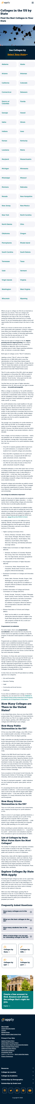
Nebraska (23, 187)
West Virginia (25, 289)
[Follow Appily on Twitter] (11, 1090)
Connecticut (6, 92)
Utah (3, 271)
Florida (22, 101)
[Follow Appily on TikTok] (23, 1090)
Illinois (22, 122)
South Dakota (25, 252)
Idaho (4, 122)
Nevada (5, 196)
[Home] (5, 3)
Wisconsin (6, 298)
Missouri (23, 178)
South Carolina (7, 252)
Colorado (23, 83)
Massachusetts (25, 159)
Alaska (22, 64)
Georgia (5, 113)
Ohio (22, 224)
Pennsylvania (7, 243)
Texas (22, 261)
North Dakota (7, 224)
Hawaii (22, 113)
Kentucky (23, 141)
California (5, 83)
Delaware (23, 92)
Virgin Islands (7, 280)
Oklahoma (6, 233)
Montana (5, 187)
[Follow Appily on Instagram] (5, 1090)
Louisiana (5, 150)
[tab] (17, 911)
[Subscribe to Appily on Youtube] (29, 1090)
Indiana (5, 131)
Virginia (23, 280)
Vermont (23, 271)
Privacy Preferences (7, 1056)
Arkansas (23, 73)
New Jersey (6, 206)
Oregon (23, 233)
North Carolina (26, 215)
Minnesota (24, 168)
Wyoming (23, 298)
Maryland (5, 159)
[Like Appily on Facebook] (17, 1090)
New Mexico (25, 206)
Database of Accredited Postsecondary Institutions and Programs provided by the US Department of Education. (17, 697)
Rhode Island (25, 243)
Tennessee (6, 261)
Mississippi (6, 178)
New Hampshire (26, 196)
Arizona (5, 73)
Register (6, 1006)
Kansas (4, 141)
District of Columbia (5, 102)
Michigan (5, 168)
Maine (22, 150)
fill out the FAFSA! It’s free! (17, 517)
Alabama (5, 64)
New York (5, 215)
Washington (6, 289)
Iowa (22, 131)
